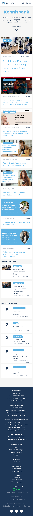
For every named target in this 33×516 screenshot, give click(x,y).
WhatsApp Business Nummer (16, 413)
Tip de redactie (16, 471)
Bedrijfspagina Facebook (16, 427)
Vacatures (16, 462)
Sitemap (27, 506)
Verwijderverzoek (17, 452)
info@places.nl (18, 486)
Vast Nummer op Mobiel (16, 415)
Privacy (10, 504)
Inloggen (16, 455)
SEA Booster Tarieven (16, 396)
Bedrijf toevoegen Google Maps (16, 425)
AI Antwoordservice (16, 408)
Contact (16, 447)
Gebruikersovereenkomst (12, 506)
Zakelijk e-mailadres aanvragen (16, 439)
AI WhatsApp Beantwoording (16, 410)
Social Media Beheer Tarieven (16, 398)
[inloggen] (23, 3)
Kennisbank (16, 469)
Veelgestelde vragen (16, 450)
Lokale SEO (17, 393)
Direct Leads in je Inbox (16, 422)
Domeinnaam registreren (16, 437)
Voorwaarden (19, 504)
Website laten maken (16, 401)
